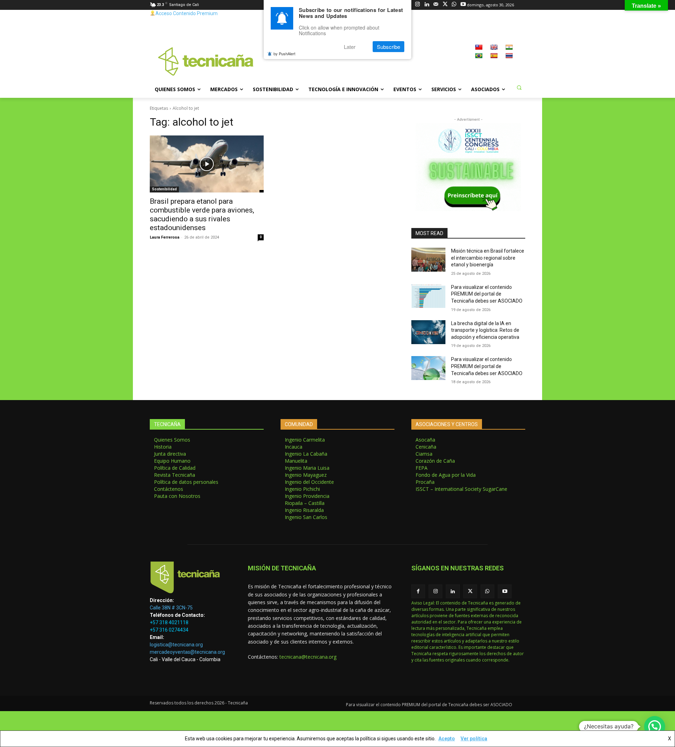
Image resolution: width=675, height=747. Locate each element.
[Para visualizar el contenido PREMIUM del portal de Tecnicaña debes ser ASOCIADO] (428, 296)
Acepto (446, 738)
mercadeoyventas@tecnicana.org (187, 652)
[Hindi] (509, 47)
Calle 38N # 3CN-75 (171, 607)
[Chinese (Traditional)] (478, 47)
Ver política (474, 738)
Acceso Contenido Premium (186, 13)
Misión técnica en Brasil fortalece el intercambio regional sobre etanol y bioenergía (487, 257)
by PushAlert (284, 53)
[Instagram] (417, 4)
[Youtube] (463, 4)
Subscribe (388, 46)
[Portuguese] (478, 55)
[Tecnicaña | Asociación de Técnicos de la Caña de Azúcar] (190, 579)
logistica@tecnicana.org (176, 644)
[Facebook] (418, 591)
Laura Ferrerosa (164, 237)
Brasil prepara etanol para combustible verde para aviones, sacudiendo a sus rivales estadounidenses (202, 214)
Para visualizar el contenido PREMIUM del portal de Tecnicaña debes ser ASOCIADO (486, 294)
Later (349, 46)
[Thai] (509, 55)
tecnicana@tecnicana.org (307, 656)
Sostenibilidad (164, 189)
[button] (519, 87)
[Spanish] (493, 55)
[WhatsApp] (454, 4)
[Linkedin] (426, 4)
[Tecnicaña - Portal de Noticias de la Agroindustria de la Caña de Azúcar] (206, 61)
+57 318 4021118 (169, 622)
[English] (493, 47)
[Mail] (435, 4)
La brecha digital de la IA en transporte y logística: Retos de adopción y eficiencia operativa (485, 330)
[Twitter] (445, 4)
